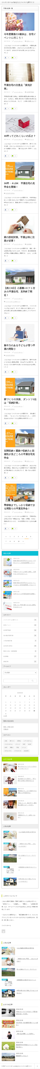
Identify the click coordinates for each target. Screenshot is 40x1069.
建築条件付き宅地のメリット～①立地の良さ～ (26, 1046)
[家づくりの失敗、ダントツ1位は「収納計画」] (20, 387)
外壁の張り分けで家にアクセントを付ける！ (27, 880)
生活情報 (29, 244)
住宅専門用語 (30, 92)
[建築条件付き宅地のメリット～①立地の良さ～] (8, 1046)
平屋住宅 (5, 729)
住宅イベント (30, 41)
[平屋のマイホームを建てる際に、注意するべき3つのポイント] (7, 573)
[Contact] (3, 931)
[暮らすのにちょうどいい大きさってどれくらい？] (10, 768)
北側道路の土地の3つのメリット (27, 868)
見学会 (19, 741)
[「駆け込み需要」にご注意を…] (8, 1035)
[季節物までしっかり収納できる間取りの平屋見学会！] (20, 493)
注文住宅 (26, 750)
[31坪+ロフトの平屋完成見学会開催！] (7, 595)
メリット (17, 744)
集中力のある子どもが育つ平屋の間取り (19, 347)
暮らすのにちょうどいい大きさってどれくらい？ (27, 767)
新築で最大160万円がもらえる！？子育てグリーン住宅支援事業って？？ (24, 562)
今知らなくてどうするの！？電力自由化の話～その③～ (26, 1013)
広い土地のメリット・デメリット (27, 857)
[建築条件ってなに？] (8, 1057)
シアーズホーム (27, 741)
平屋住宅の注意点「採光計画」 (18, 87)
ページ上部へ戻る (37, 1066)
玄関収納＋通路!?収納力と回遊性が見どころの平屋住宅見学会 (19, 454)
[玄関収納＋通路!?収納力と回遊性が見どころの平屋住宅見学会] (20, 438)
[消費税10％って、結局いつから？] (10, 816)
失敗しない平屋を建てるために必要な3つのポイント (24, 606)
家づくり (12, 741)
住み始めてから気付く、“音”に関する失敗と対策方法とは (27, 780)
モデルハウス (8, 750)
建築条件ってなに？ (22, 1056)
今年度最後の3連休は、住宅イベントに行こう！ (20, 36)
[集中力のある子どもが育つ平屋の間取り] (20, 333)
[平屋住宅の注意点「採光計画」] (20, 73)
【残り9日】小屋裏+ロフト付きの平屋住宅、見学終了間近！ (19, 291)
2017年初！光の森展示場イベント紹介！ (27, 1024)
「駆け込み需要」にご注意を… (25, 1034)
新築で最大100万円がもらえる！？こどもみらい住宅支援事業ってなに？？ (24, 584)
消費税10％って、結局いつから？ (26, 816)
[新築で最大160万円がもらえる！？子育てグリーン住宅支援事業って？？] (7, 562)
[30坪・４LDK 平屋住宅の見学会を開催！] (20, 171)
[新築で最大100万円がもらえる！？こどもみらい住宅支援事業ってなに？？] (7, 584)
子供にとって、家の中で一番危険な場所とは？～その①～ (27, 804)
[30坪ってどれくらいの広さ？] (20, 123)
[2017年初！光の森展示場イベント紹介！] (8, 1024)
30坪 (6, 747)
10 (18, 541)
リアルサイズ (17, 750)
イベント (24, 747)
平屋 (17, 747)
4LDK (29, 744)
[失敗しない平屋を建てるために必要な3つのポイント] (7, 606)
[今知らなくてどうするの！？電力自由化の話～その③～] (8, 1013)
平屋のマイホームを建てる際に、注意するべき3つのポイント (24, 573)
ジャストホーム (18, 41)
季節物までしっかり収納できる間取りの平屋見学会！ (19, 507)
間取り (11, 747)
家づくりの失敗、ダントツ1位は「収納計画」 (20, 401)
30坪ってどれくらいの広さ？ (20, 136)
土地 (6, 741)
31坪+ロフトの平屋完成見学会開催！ (24, 594)
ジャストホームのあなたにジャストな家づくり (18, 2)
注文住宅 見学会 (10, 193)
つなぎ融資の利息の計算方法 (27, 832)
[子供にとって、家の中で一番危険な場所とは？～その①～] (10, 804)
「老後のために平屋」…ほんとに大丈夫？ (27, 845)
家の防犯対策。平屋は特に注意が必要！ (19, 239)
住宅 (24, 744)
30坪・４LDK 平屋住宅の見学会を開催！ (19, 185)
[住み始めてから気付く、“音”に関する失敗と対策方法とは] (10, 780)
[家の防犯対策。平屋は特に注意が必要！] (20, 225)
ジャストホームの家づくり (13, 301)
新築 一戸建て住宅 (8, 726)
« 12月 (5, 715)
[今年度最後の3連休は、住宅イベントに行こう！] (20, 22)
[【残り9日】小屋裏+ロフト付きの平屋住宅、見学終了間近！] (20, 276)
